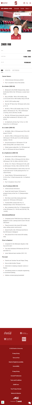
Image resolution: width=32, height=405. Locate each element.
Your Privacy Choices (16, 389)
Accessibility (16, 366)
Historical (15, 70)
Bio (2, 70)
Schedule (16, 8)
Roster (22, 8)
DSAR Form (16, 384)
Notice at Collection (16, 393)
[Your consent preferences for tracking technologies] (2, 402)
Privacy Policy (16, 353)
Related (7, 70)
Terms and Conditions (16, 380)
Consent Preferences (16, 375)
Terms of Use (16, 357)
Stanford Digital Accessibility (16, 362)
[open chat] (29, 402)
